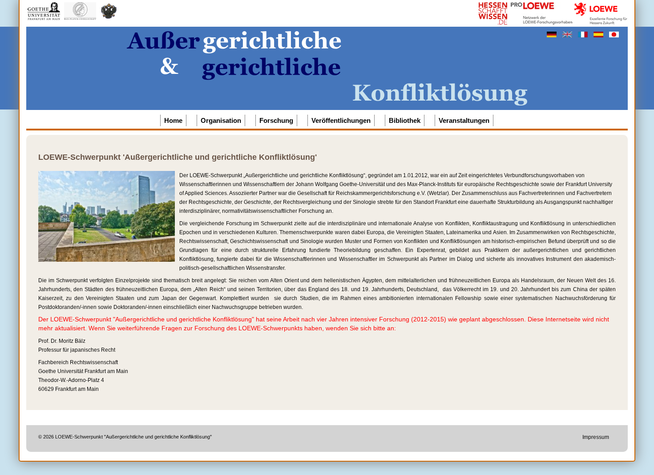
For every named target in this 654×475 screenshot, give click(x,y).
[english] (567, 34)
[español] (599, 34)
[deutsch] (552, 34)
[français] (583, 34)
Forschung (276, 120)
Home (173, 120)
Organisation (221, 120)
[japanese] (614, 34)
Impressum (595, 437)
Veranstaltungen (464, 120)
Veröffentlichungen (341, 120)
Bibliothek (404, 120)
